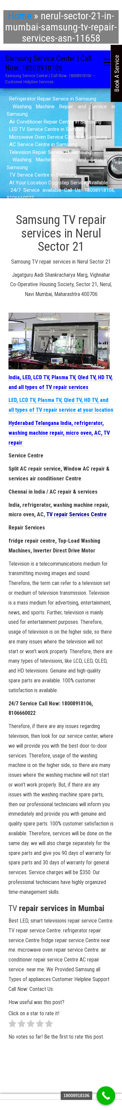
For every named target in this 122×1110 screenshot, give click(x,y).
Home (20, 16)
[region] (61, 148)
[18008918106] (106, 1095)
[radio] (12, 1025)
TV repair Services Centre (76, 514)
